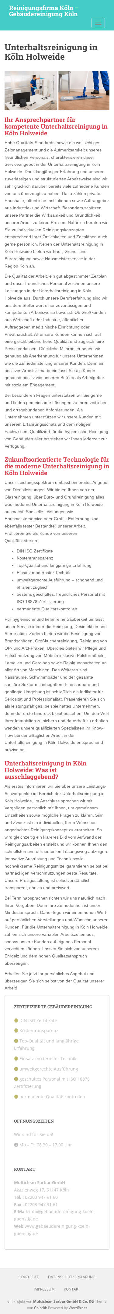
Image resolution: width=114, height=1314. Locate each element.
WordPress (78, 1307)
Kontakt (72, 1289)
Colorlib (40, 1307)
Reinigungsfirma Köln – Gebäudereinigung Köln (44, 9)
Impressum (44, 1289)
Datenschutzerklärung (71, 1277)
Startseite (29, 1277)
